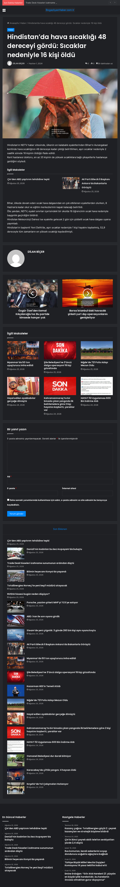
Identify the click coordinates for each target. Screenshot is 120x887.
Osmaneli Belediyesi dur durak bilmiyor (49, 756)
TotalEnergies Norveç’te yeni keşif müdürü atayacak (37, 585)
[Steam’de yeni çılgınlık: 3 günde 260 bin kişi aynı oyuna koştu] (15, 635)
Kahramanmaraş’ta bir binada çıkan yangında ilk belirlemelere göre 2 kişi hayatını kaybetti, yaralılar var (59, 404)
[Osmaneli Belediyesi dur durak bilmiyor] (15, 760)
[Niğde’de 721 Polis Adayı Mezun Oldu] (97, 350)
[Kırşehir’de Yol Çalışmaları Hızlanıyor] (15, 788)
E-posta (12, 488)
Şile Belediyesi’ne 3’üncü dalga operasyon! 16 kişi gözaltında (58, 365)
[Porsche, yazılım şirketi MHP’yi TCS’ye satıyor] (15, 607)
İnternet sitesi (69, 488)
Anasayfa (14, 23)
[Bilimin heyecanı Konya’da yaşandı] (15, 576)
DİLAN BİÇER (19, 63)
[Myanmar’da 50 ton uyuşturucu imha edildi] (23, 350)
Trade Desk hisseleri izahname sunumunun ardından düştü (54, 2)
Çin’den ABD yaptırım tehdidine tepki (28, 179)
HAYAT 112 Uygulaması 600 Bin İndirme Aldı (96, 400)
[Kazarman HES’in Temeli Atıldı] (15, 690)
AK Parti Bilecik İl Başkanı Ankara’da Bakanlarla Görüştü (96, 183)
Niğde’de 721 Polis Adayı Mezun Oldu (94, 364)
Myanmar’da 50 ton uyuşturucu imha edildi (20, 364)
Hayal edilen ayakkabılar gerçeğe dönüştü (21, 400)
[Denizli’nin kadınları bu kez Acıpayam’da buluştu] (15, 553)
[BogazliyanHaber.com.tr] (60, 10)
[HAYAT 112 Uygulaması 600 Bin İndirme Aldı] (97, 386)
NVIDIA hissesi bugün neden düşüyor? (28, 594)
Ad (9, 476)
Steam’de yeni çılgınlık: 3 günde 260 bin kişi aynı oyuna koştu (61, 630)
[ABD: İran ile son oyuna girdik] (15, 621)
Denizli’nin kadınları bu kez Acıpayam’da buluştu (54, 549)
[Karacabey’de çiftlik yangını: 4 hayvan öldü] (15, 774)
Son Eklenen (60, 528)
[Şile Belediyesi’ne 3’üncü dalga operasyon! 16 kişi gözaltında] (60, 350)
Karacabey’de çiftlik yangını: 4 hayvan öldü (51, 770)
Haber (23, 23)
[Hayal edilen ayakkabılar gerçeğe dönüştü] (23, 386)
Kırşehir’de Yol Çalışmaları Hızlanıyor (47, 784)
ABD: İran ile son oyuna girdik (43, 616)
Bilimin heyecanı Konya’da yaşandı (46, 571)
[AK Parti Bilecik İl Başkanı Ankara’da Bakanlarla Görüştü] (70, 183)
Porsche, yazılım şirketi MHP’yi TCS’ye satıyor (52, 602)
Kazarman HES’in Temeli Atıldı (43, 686)
